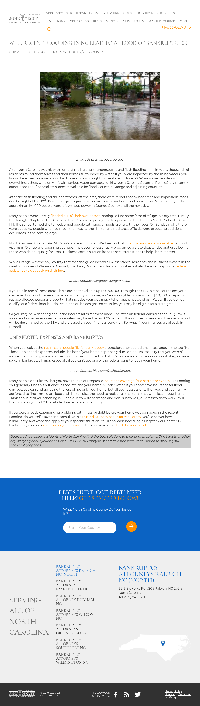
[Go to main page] (24, 19)
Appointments (59, 13)
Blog (97, 21)
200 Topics (166, 13)
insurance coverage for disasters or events (137, 381)
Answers (111, 13)
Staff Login (171, 697)
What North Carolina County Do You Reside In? (97, 512)
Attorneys (79, 21)
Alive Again (133, 21)
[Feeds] (126, 694)
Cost (183, 21)
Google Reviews (138, 13)
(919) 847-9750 (135, 597)
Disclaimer (184, 694)
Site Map (170, 694)
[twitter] (137, 694)
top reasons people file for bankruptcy (74, 347)
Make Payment (161, 21)
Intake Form (87, 13)
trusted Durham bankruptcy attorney (111, 417)
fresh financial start (131, 425)
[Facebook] (115, 694)
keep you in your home (61, 425)
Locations (55, 21)
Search (50, 30)
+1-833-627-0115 (176, 27)
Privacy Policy (173, 691)
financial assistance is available (149, 243)
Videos (112, 21)
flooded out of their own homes (75, 216)
